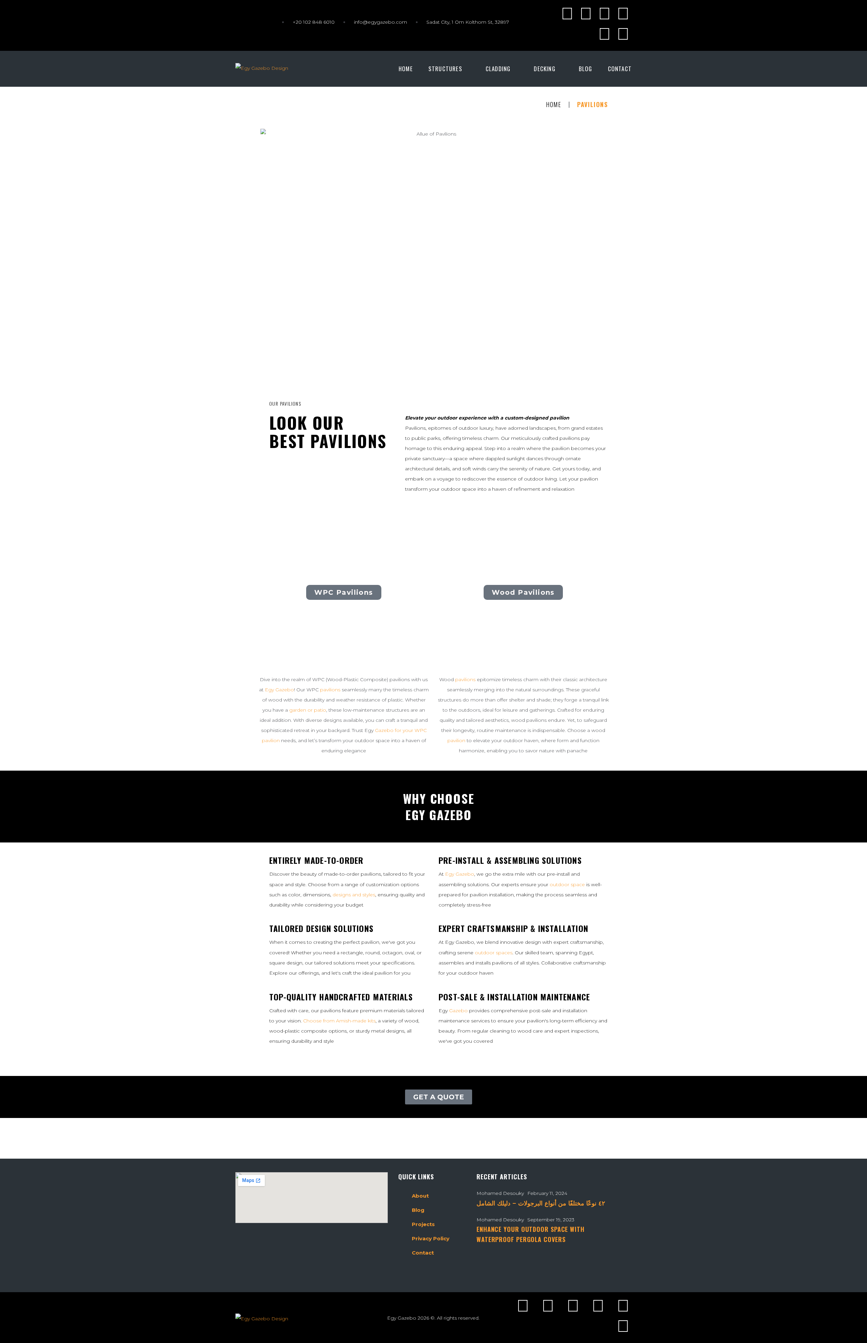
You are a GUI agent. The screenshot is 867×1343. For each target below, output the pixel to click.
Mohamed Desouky (500, 1193)
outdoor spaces (493, 953)
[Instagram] (604, 13)
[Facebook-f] (567, 13)
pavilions (330, 690)
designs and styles (354, 895)
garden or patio (307, 710)
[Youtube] (623, 13)
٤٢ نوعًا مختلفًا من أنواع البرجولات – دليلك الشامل (541, 1202)
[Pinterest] (604, 33)
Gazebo (458, 1011)
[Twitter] (585, 13)
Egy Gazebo (279, 690)
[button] (449, 69)
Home (554, 104)
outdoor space (567, 884)
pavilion (456, 740)
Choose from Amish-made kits (339, 1021)
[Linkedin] (623, 33)
